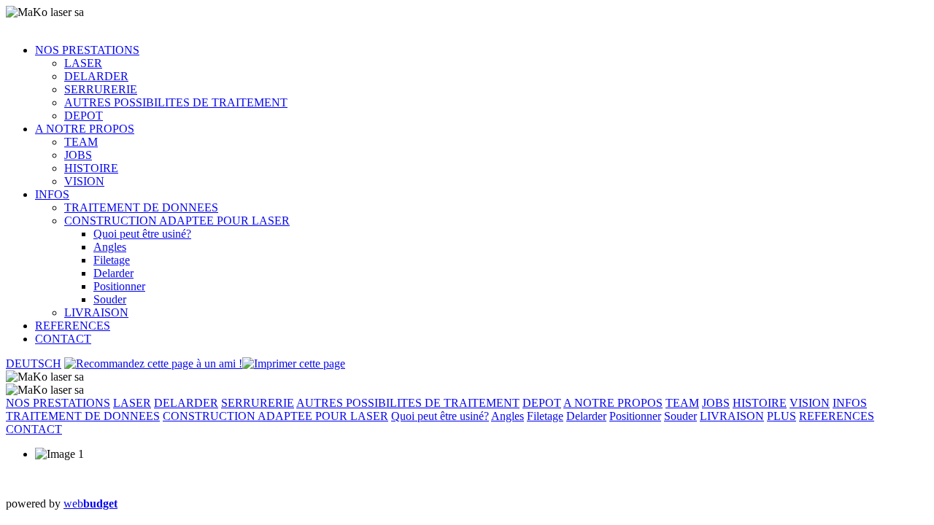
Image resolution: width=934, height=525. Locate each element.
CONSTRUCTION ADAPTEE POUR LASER (177, 220)
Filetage (111, 260)
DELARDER (96, 76)
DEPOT (83, 115)
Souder (109, 299)
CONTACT (63, 338)
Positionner (119, 286)
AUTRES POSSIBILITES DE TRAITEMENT (175, 102)
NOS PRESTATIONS (87, 50)
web (90, 503)
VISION (84, 181)
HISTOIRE (91, 168)
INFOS (52, 194)
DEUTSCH (33, 363)
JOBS (78, 155)
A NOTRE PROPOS (84, 128)
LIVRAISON (96, 312)
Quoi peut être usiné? (142, 234)
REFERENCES (72, 325)
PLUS (781, 416)
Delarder (113, 273)
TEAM (81, 142)
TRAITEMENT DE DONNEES (141, 207)
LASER (83, 63)
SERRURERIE (100, 89)
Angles (109, 247)
